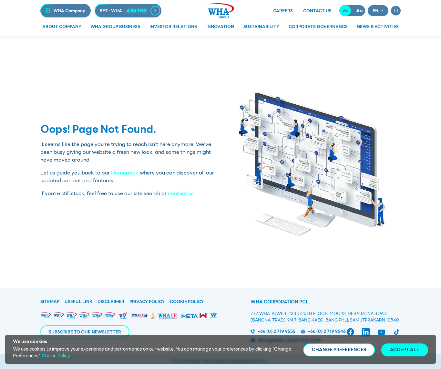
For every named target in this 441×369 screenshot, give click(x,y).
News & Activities (378, 26)
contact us (181, 193)
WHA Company (69, 10)
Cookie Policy (187, 302)
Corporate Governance (318, 26)
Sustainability (261, 26)
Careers (283, 11)
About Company (61, 26)
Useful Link (78, 302)
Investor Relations (173, 26)
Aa (345, 11)
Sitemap (49, 302)
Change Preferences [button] (339, 349)
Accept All (404, 349)
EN (375, 10)
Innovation (220, 26)
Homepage (124, 173)
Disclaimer (110, 302)
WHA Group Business (115, 26)
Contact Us (317, 11)
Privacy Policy (147, 302)
